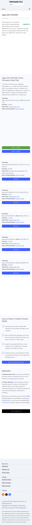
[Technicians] (9, 495)
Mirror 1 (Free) (16, 147)
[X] (6, 495)
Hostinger (11, 507)
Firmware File (16, 2)
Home (4, 18)
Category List (5, 469)
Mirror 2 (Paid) (16, 151)
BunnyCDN (23, 507)
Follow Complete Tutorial (16, 362)
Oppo (7, 18)
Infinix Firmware (6, 482)
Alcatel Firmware (6, 479)
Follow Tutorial (19, 109)
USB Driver (5, 466)
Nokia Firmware (6, 486)
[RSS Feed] (3, 495)
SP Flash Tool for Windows (16, 171)
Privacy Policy (6, 472)
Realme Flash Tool (14, 106)
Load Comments (15, 411)
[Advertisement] (16, 55)
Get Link (16, 179)
